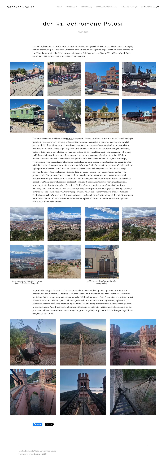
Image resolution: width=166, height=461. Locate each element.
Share (38, 424)
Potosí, (69, 138)
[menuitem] (60, 7)
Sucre (59, 202)
